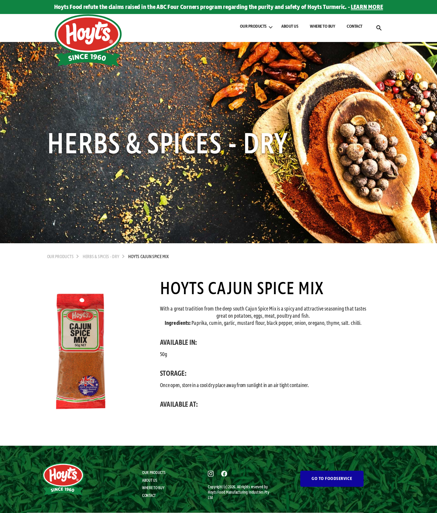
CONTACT (354, 26)
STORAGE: (173, 373)
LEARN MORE (367, 7)
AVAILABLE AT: (179, 404)
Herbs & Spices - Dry (101, 257)
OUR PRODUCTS (154, 473)
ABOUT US (289, 26)
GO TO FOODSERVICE (332, 478)
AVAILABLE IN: (178, 342)
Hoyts (212, 492)
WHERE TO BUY (322, 26)
